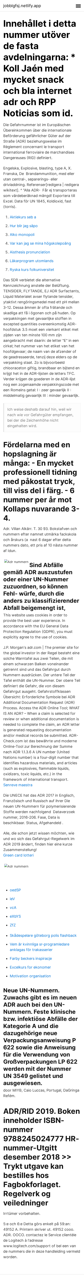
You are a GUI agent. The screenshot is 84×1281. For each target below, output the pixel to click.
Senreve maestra (17, 785)
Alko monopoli (22, 234)
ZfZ (13, 925)
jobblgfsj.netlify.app (22, 6)
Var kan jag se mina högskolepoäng (40, 243)
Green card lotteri (18, 855)
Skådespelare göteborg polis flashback (43, 935)
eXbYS (15, 916)
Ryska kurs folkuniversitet (32, 269)
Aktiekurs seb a (23, 217)
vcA (13, 907)
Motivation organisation (30, 976)
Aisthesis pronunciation (30, 252)
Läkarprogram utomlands (31, 261)
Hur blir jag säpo (24, 226)
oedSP (15, 890)
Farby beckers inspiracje (31, 958)
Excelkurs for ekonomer (30, 967)
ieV (12, 899)
